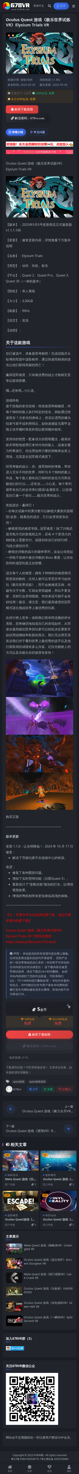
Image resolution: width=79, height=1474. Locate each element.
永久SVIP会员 (59, 1019)
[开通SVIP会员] (39, 153)
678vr (17, 1089)
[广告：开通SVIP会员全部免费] (39, 145)
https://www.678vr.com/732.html (31, 942)
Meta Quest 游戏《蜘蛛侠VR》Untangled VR (48, 1247)
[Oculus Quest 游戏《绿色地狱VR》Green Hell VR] (14, 1306)
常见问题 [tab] (39, 132)
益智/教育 (50, 1175)
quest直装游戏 (37, 1081)
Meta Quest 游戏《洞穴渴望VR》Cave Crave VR (48, 1276)
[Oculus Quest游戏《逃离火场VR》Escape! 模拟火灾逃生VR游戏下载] (20, 1201)
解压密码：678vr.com (29, 118)
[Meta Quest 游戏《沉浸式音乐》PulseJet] (20, 1161)
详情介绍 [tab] (17, 132)
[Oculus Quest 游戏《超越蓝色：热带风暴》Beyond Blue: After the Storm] (58, 1161)
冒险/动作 (26, 80)
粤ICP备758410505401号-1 (26, 1459)
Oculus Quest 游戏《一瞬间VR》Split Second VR (48, 1319)
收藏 (50, 1089)
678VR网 (38, 1455)
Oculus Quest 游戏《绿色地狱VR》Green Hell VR (48, 1304)
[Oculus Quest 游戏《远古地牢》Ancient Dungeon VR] (14, 1263)
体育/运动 (50, 1215)
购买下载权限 (23, 109)
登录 (63, 5)
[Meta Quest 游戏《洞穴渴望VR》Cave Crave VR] (14, 1277)
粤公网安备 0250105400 (54, 1459)
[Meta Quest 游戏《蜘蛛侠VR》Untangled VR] (14, 1249)
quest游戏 (18, 1081)
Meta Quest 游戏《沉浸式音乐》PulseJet (19, 1181)
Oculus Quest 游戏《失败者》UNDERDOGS (48, 1290)
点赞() (66, 1089)
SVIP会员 (29, 1019)
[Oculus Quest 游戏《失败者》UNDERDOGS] (14, 1292)
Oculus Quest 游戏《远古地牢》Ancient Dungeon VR (48, 1261)
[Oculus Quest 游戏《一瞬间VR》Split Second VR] (14, 1321)
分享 (35, 1089)
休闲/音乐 (12, 1175)
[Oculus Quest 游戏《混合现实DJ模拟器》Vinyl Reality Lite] (58, 1201)
